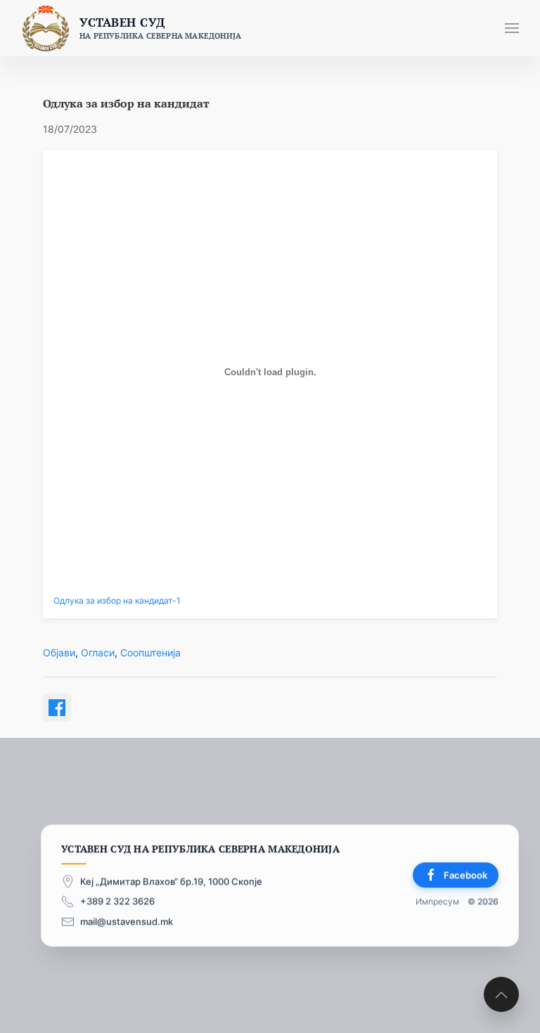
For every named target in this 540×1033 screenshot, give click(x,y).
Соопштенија (150, 652)
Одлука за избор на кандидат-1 (117, 601)
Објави (59, 652)
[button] (512, 28)
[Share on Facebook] (57, 708)
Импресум (437, 902)
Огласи (98, 652)
